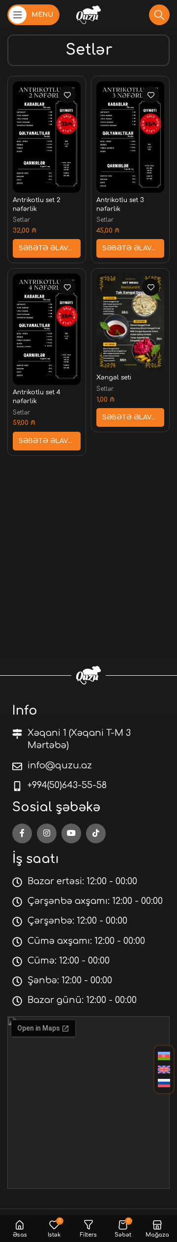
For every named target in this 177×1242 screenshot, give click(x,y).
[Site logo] (88, 14)
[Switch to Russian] (164, 1083)
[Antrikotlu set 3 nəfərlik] (130, 136)
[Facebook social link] (22, 833)
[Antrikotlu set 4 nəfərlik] (47, 329)
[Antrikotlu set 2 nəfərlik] (47, 136)
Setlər (21, 219)
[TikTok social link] (96, 833)
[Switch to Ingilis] (164, 1070)
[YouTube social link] (71, 833)
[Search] (159, 15)
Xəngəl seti (113, 377)
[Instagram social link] (47, 833)
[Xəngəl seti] (130, 322)
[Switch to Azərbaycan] (164, 1056)
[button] (47, 248)
